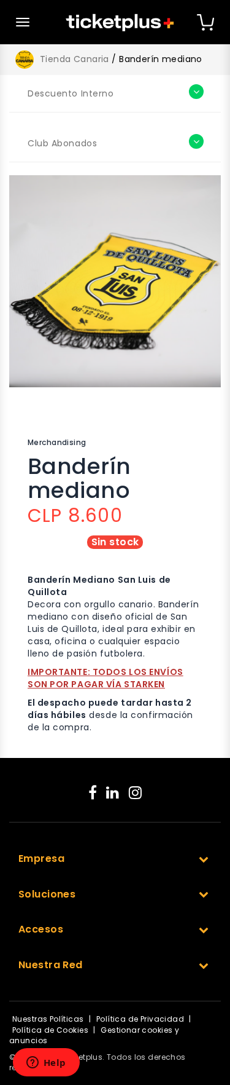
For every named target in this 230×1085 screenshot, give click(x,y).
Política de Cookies (50, 1030)
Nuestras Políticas (48, 1019)
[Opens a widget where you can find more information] (46, 1063)
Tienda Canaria (74, 59)
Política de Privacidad (140, 1019)
